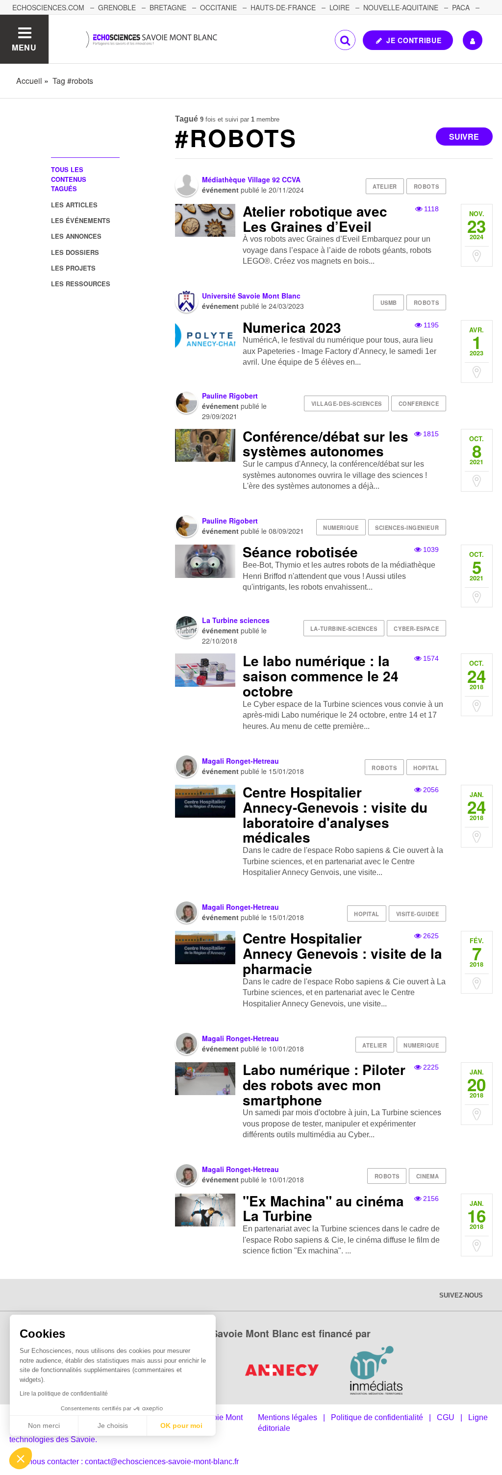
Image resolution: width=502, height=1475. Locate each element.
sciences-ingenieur (407, 527)
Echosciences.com (48, 7)
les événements (80, 220)
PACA (461, 7)
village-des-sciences (346, 403)
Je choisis (113, 1425)
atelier (385, 186)
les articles (74, 204)
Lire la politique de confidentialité (64, 1393)
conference (419, 403)
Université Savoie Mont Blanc (251, 295)
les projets (73, 268)
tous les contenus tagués (68, 179)
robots (426, 186)
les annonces (76, 236)
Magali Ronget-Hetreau (240, 761)
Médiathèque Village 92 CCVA (251, 179)
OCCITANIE (218, 7)
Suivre (464, 136)
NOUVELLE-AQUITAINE (400, 7)
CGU (445, 1417)
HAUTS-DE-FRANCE (283, 7)
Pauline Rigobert (230, 395)
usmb (388, 302)
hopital (426, 768)
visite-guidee (417, 914)
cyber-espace (416, 628)
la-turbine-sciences (343, 628)
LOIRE (339, 7)
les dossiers (75, 252)
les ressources (80, 283)
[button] (20, 1458)
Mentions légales (287, 1417)
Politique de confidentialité (377, 1417)
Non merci (44, 1425)
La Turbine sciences (236, 620)
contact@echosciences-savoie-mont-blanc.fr (162, 1461)
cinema (427, 1176)
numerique (340, 527)
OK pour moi (181, 1425)
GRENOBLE (117, 7)
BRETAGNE (168, 7)
